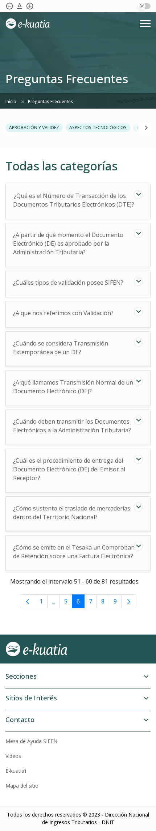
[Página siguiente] (128, 601)
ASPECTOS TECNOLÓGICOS (98, 127)
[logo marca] (78, 23)
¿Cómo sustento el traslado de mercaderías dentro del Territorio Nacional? (71, 512)
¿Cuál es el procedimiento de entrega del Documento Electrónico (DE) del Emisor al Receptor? (69, 469)
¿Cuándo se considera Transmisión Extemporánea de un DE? (60, 347)
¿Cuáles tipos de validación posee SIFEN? (68, 283)
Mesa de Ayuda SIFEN (31, 741)
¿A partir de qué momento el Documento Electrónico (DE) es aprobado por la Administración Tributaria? (68, 243)
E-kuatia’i (15, 770)
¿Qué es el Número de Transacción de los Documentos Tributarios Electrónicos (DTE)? (73, 200)
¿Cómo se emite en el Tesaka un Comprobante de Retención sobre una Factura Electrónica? (76, 551)
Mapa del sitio (21, 785)
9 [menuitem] (115, 601)
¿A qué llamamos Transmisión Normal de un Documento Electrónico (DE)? (73, 386)
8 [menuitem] (102, 601)
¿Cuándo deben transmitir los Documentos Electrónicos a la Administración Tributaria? (72, 425)
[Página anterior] (27, 601)
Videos (13, 755)
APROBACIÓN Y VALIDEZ (34, 127)
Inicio (11, 101)
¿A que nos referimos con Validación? (63, 313)
